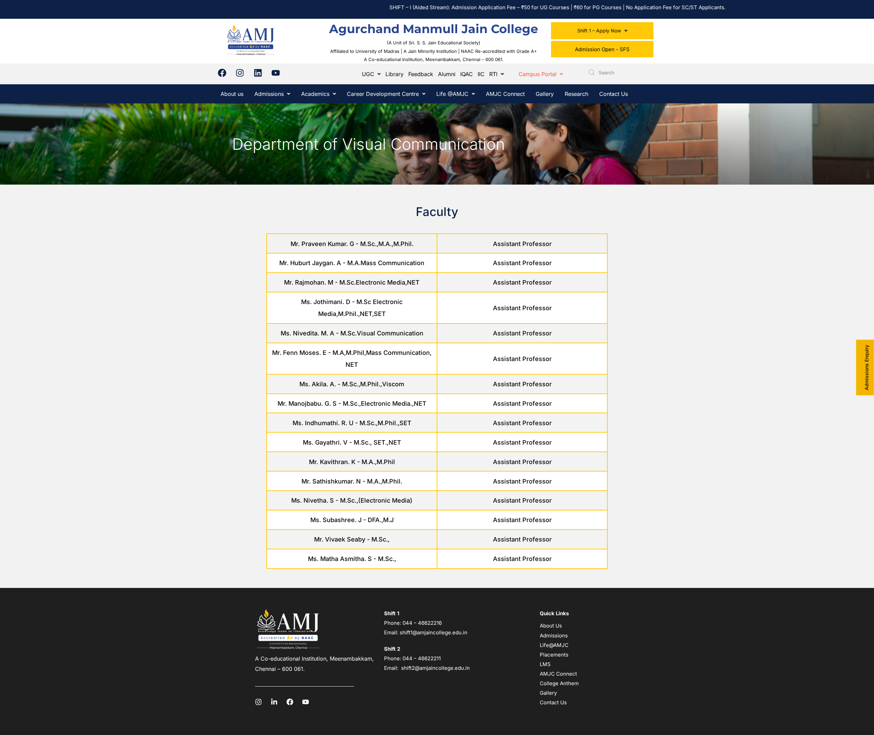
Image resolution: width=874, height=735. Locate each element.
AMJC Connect (505, 93)
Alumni (446, 74)
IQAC (466, 74)
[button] (602, 30)
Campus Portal (537, 74)
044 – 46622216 (421, 623)
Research (576, 93)
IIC (481, 74)
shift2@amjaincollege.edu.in (435, 668)
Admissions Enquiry (867, 367)
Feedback (420, 74)
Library (394, 74)
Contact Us (613, 93)
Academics (315, 93)
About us (232, 93)
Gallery (545, 93)
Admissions (269, 93)
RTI (493, 74)
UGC (368, 74)
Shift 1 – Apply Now (599, 30)
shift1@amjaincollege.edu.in (433, 632)
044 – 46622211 (422, 658)
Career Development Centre (383, 93)
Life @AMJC (452, 93)
